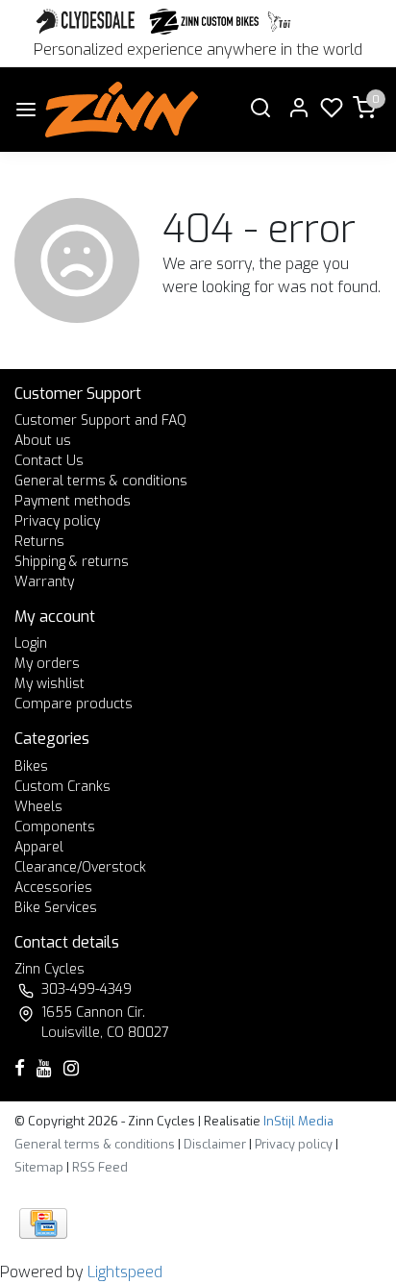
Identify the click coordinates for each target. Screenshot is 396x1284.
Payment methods (72, 501)
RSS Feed (100, 1167)
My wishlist (49, 684)
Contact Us (49, 461)
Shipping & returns (71, 562)
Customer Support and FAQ (100, 420)
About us (42, 441)
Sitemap (38, 1167)
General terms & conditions (100, 481)
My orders (47, 663)
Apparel (38, 847)
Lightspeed (124, 1272)
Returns (39, 541)
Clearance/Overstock (80, 867)
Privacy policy (57, 521)
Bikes (31, 766)
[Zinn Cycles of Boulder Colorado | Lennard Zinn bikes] (121, 109)
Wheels (38, 807)
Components (54, 827)
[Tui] (279, 21)
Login (30, 643)
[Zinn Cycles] (204, 21)
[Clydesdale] (87, 21)
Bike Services (55, 908)
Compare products (73, 704)
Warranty (44, 582)
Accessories (53, 887)
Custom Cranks (62, 787)
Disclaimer (215, 1144)
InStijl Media (297, 1121)
